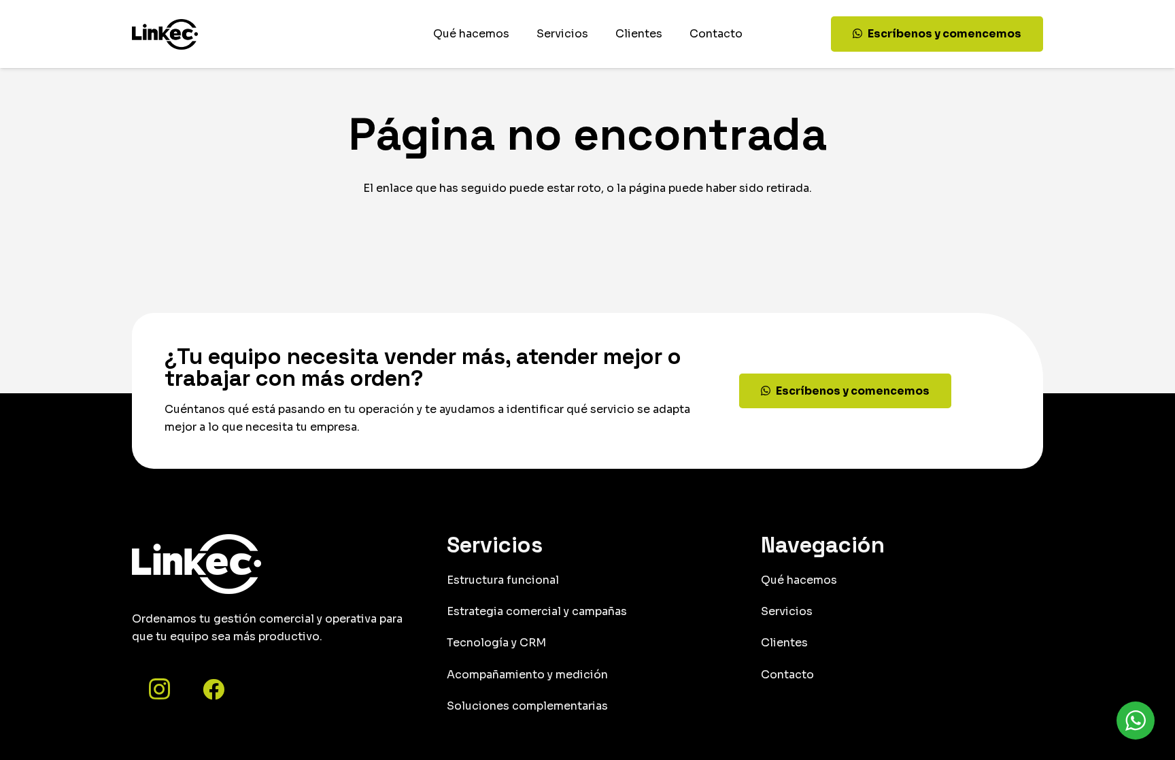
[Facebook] (213, 689)
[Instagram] (159, 689)
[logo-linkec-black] (165, 34)
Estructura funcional (503, 580)
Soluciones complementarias (527, 706)
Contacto (787, 674)
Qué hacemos (799, 580)
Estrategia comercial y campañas (537, 611)
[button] (595, 34)
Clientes (784, 642)
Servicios (787, 611)
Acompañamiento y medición (527, 674)
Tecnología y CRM (496, 642)
